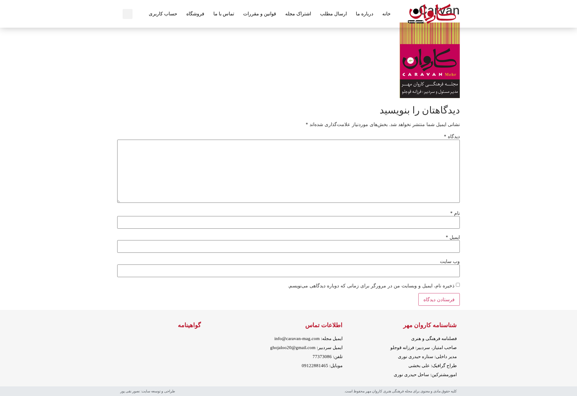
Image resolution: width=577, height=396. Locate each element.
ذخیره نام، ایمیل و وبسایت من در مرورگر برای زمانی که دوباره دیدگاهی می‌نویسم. (371, 285)
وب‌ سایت (450, 261)
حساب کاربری (163, 13)
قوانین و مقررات (259, 13)
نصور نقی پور (130, 391)
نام (455, 213)
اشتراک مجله (298, 13)
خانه (386, 13)
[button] (128, 14)
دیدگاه (452, 136)
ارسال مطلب (333, 13)
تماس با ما (223, 13)
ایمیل (453, 237)
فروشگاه (195, 13)
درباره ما (364, 13)
